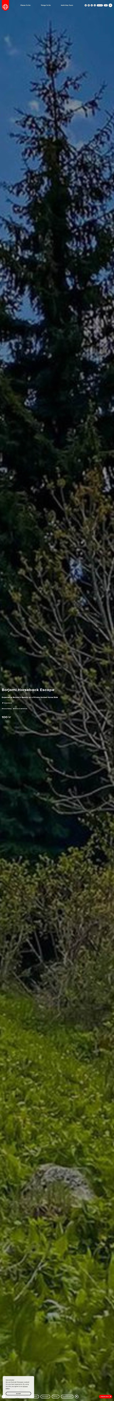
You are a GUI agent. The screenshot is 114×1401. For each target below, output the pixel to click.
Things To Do (46, 5)
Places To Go (25, 5)
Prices (55, 1396)
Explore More (67, 1396)
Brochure (45, 1396)
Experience (8, 703)
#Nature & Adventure (20, 709)
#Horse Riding (6, 709)
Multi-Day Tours (67, 5)
